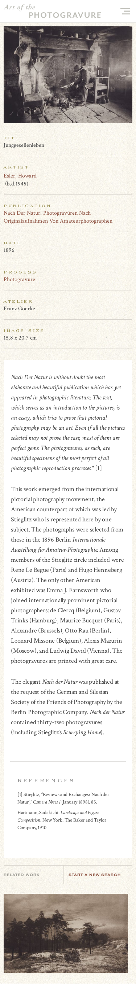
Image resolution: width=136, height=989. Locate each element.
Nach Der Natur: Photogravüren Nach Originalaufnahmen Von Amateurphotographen (58, 217)
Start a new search (95, 874)
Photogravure (19, 279)
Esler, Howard (20, 176)
